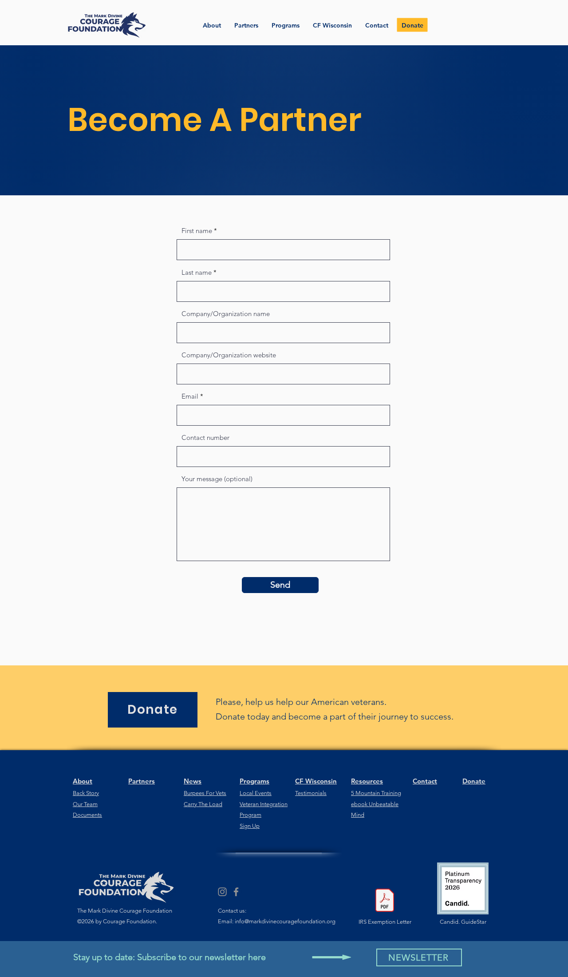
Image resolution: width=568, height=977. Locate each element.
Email (189, 396)
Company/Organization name (225, 313)
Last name (196, 272)
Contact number (205, 437)
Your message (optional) (216, 478)
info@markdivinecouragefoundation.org (285, 921)
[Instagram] (222, 892)
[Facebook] (236, 892)
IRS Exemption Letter (385, 921)
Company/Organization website (228, 355)
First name (196, 230)
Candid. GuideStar (463, 921)
